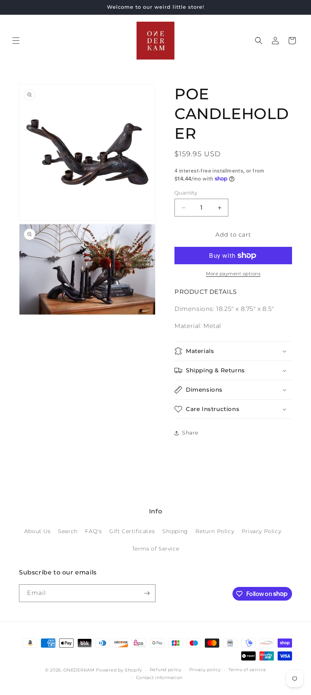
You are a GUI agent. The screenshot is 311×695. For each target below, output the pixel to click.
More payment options (233, 273)
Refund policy (166, 669)
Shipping (175, 531)
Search (68, 531)
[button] (16, 40)
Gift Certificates (132, 531)
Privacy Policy (261, 531)
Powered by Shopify (119, 670)
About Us (37, 531)
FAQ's (93, 531)
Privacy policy (205, 669)
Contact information (159, 677)
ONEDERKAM (78, 670)
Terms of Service (155, 548)
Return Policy (214, 531)
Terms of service (247, 669)
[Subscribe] (146, 593)
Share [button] (190, 432)
